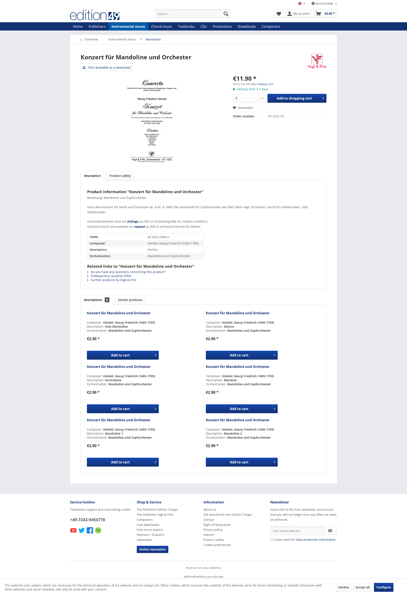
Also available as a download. (109, 67)
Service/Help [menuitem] (324, 3)
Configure (383, 587)
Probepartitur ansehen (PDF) (110, 276)
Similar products (130, 300)
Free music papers (150, 530)
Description (92, 176)
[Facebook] (90, 533)
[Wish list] (278, 14)
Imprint (209, 535)
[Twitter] (82, 533)
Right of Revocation (217, 525)
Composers (145, 520)
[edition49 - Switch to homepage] (103, 15)
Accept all (362, 587)
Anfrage (133, 221)
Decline (343, 587)
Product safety (120, 176)
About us (210, 509)
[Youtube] (73, 533)
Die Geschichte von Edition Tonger (228, 515)
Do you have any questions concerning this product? (127, 272)
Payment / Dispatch (150, 535)
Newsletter (144, 540)
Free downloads (148, 525)
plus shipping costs (262, 84)
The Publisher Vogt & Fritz (155, 515)
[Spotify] (98, 533)
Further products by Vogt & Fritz (113, 280)
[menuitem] (193, 14)
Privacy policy (213, 530)
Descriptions (96, 300)
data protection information (316, 540)
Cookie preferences (217, 545)
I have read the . (305, 540)
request (139, 227)
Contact (209, 520)
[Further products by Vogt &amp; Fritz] (317, 61)
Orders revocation (152, 549)
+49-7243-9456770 (87, 520)
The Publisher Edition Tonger (157, 509)
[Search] (226, 14)
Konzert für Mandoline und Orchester (119, 313)
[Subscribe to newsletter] (330, 531)
